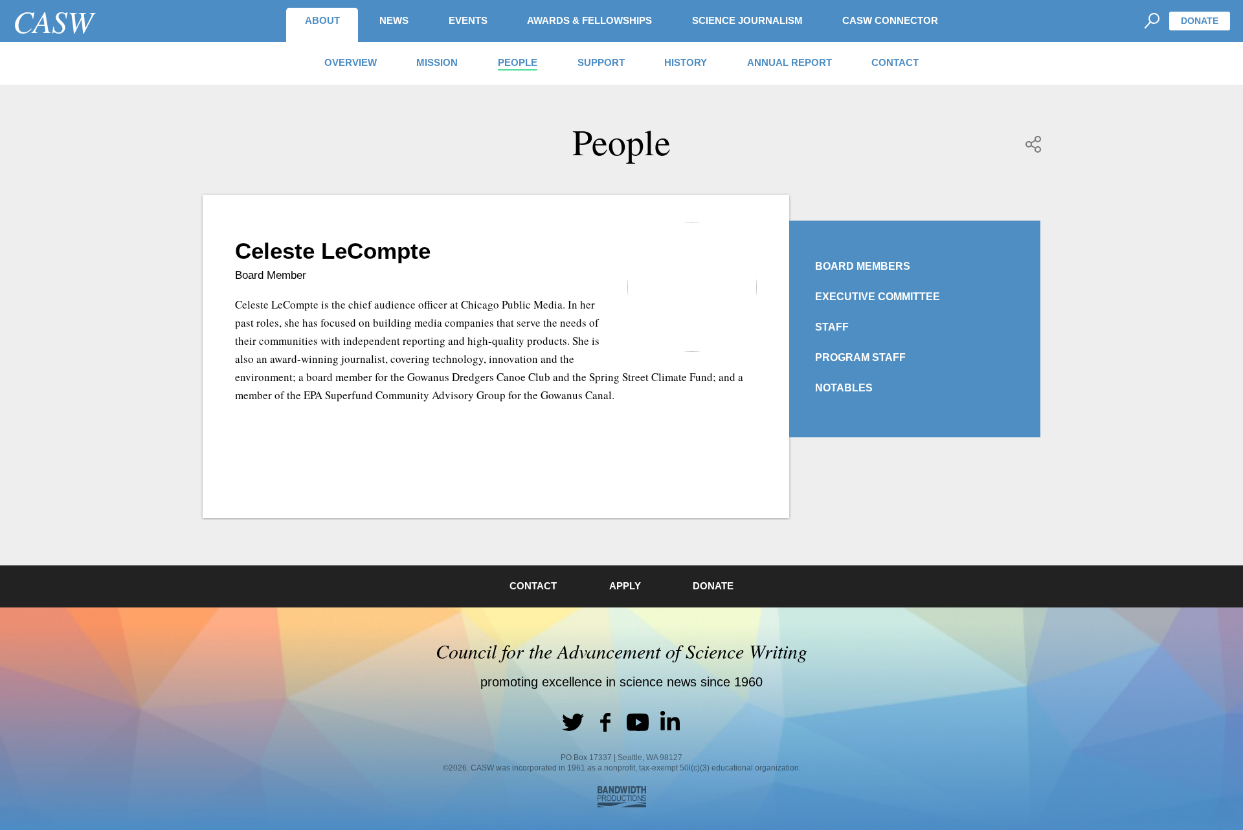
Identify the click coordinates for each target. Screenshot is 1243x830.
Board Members (862, 266)
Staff (832, 327)
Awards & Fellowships (589, 20)
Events (468, 20)
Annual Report (789, 62)
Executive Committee (877, 296)
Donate (1199, 21)
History (685, 62)
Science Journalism (747, 20)
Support (601, 62)
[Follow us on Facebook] (605, 722)
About (322, 20)
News (394, 20)
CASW (53, 20)
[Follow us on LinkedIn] (670, 722)
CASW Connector (890, 20)
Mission (437, 62)
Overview (350, 62)
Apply (625, 585)
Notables (844, 387)
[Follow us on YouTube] (638, 722)
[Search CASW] (1151, 21)
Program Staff (860, 357)
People (517, 62)
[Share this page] (1033, 144)
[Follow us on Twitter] (573, 722)
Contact (895, 62)
